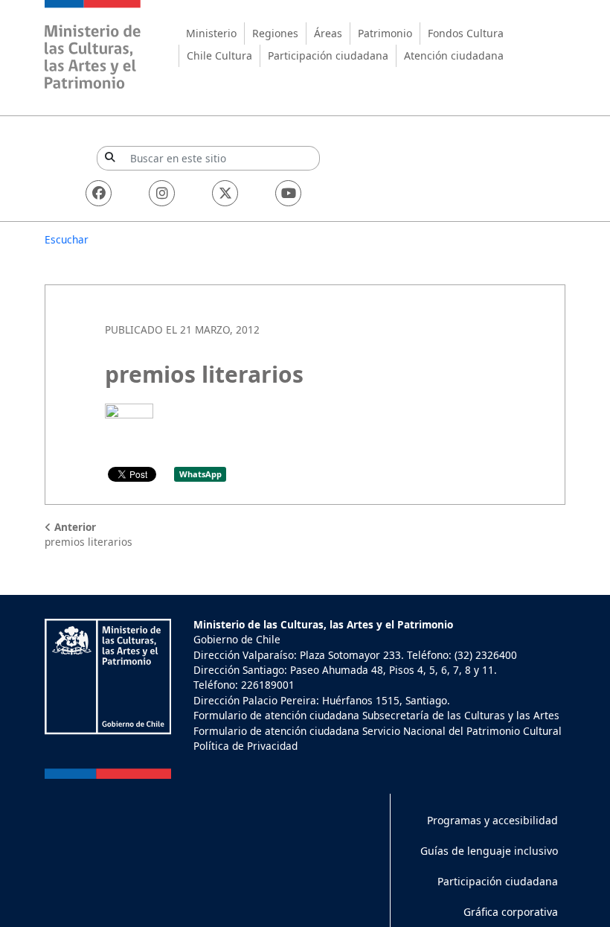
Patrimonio (385, 33)
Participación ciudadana (328, 55)
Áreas (328, 33)
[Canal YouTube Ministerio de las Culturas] (288, 193)
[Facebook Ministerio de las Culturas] (99, 193)
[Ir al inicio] (93, 46)
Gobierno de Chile (236, 639)
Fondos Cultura (466, 33)
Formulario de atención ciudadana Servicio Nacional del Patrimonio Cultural (377, 731)
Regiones (275, 33)
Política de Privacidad (245, 746)
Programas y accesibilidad (492, 820)
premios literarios (88, 534)
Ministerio (211, 33)
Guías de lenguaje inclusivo (489, 851)
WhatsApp (200, 474)
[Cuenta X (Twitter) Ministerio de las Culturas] (225, 193)
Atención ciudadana (454, 55)
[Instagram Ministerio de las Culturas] (162, 193)
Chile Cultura (219, 55)
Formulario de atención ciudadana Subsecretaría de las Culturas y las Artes (376, 715)
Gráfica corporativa (510, 912)
